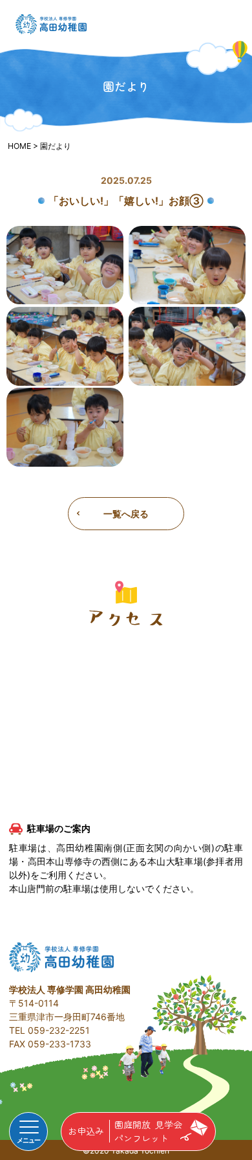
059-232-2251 (59, 1030)
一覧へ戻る (126, 513)
